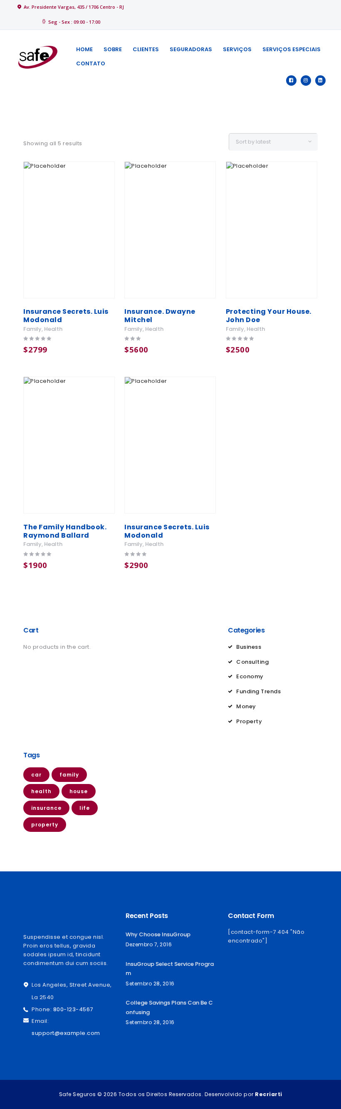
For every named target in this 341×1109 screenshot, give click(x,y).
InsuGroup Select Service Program (170, 968)
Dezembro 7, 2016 (149, 944)
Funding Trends (258, 691)
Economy (250, 676)
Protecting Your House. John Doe (268, 316)
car (36, 774)
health (53, 329)
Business (248, 647)
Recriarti (268, 1094)
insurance (46, 807)
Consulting (252, 662)
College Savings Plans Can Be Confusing (169, 1007)
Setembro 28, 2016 (150, 983)
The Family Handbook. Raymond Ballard (64, 531)
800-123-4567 (73, 1009)
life (84, 807)
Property (249, 721)
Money (246, 706)
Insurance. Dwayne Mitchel (159, 316)
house (78, 791)
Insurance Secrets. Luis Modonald (66, 316)
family (32, 329)
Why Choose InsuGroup (158, 934)
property (44, 824)
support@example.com (66, 1033)
